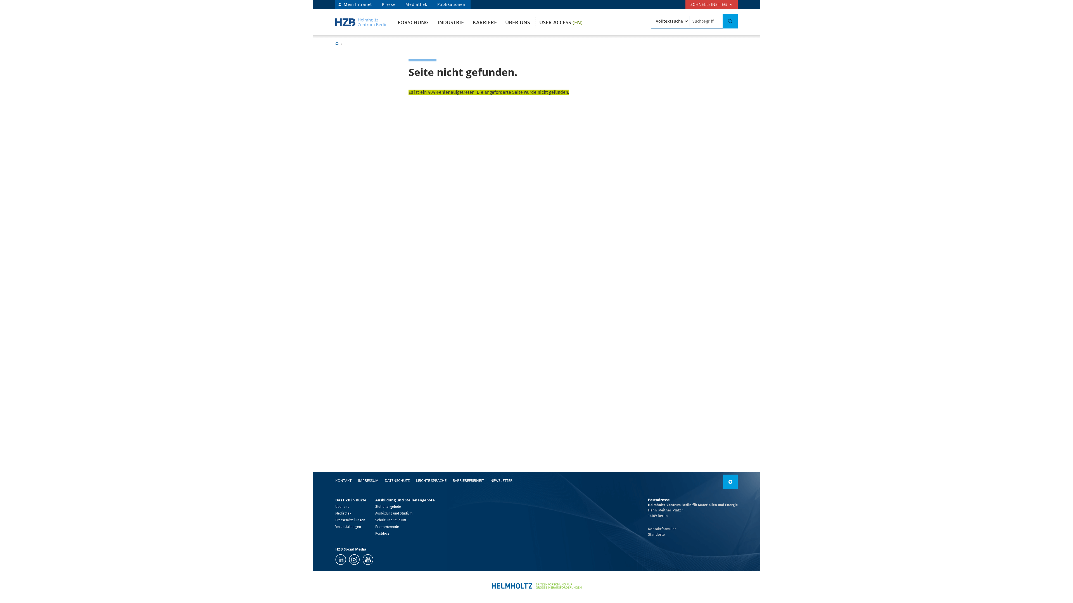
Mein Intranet (358, 4)
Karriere (485, 22)
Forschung (413, 22)
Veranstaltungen (348, 527)
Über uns (517, 22)
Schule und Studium (390, 520)
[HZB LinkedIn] (340, 559)
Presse (388, 4)
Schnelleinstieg (708, 4)
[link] (730, 482)
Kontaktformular (662, 529)
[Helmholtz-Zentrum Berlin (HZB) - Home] (361, 22)
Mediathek (416, 4)
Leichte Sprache (431, 480)
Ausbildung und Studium (393, 513)
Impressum (368, 480)
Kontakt (343, 480)
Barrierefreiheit (468, 480)
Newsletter (501, 480)
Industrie (451, 22)
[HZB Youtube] (367, 559)
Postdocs (382, 533)
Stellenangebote (388, 507)
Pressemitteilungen (350, 520)
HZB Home (337, 43)
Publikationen (451, 4)
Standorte (656, 534)
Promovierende (387, 527)
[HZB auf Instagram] (354, 559)
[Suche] (730, 21)
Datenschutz (397, 480)
